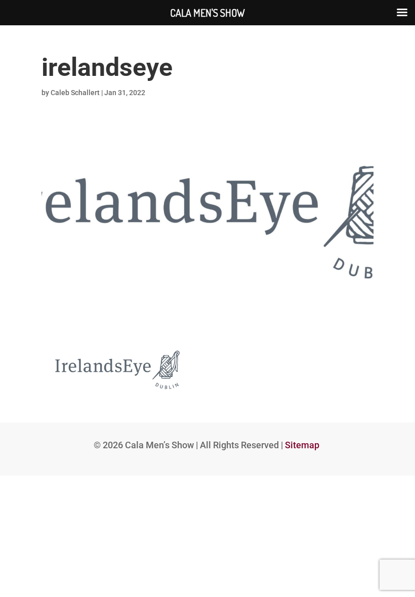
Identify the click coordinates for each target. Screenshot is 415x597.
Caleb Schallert (75, 93)
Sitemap (302, 445)
